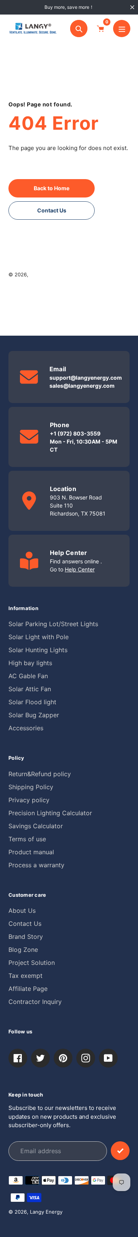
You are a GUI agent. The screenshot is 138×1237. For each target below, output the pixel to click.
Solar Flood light (32, 702)
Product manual (31, 852)
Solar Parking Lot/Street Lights (53, 624)
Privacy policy (28, 800)
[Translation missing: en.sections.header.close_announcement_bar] (132, 7)
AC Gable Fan (28, 676)
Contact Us (24, 923)
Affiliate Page (28, 988)
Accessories (25, 728)
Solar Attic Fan (29, 689)
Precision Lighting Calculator (50, 813)
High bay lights (30, 663)
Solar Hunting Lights (37, 650)
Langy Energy (46, 274)
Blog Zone (23, 949)
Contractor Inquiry (35, 1001)
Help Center (80, 569)
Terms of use (27, 839)
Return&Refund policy (39, 774)
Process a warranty (36, 865)
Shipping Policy (30, 787)
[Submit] (120, 1150)
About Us (22, 910)
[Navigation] (121, 28)
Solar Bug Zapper (33, 715)
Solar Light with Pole (38, 637)
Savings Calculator (35, 826)
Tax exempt (25, 975)
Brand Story (25, 936)
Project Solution (31, 962)
